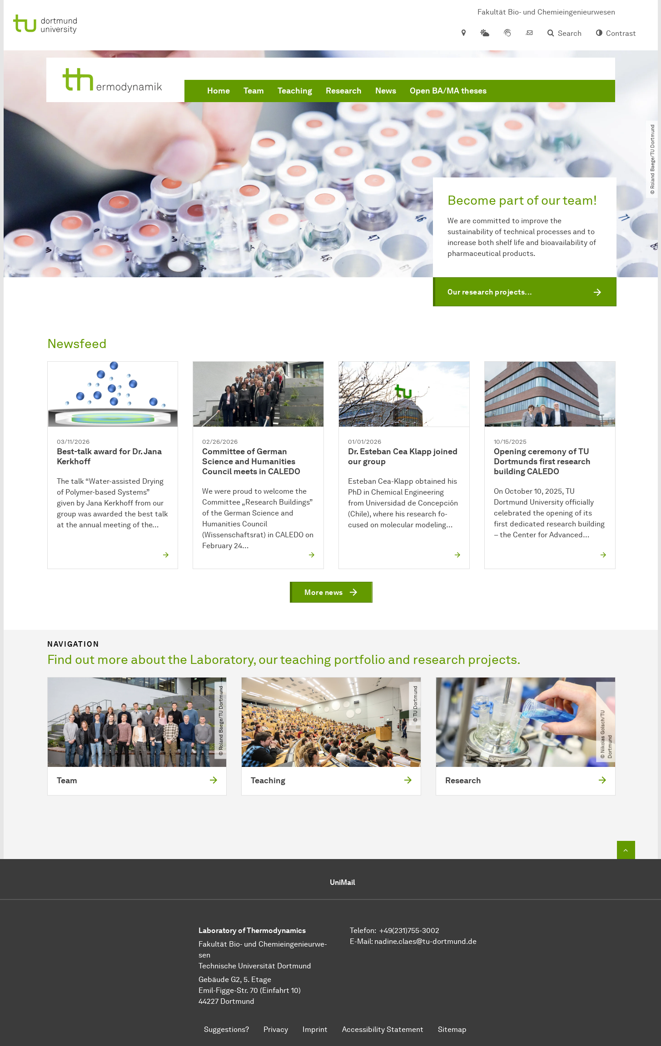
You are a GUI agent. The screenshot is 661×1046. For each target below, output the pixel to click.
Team (254, 91)
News (385, 91)
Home (218, 91)
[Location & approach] (463, 33)
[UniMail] (529, 33)
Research (344, 91)
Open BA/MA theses (448, 91)
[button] (524, 291)
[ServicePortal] (507, 33)
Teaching (295, 91)
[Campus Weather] (485, 33)
